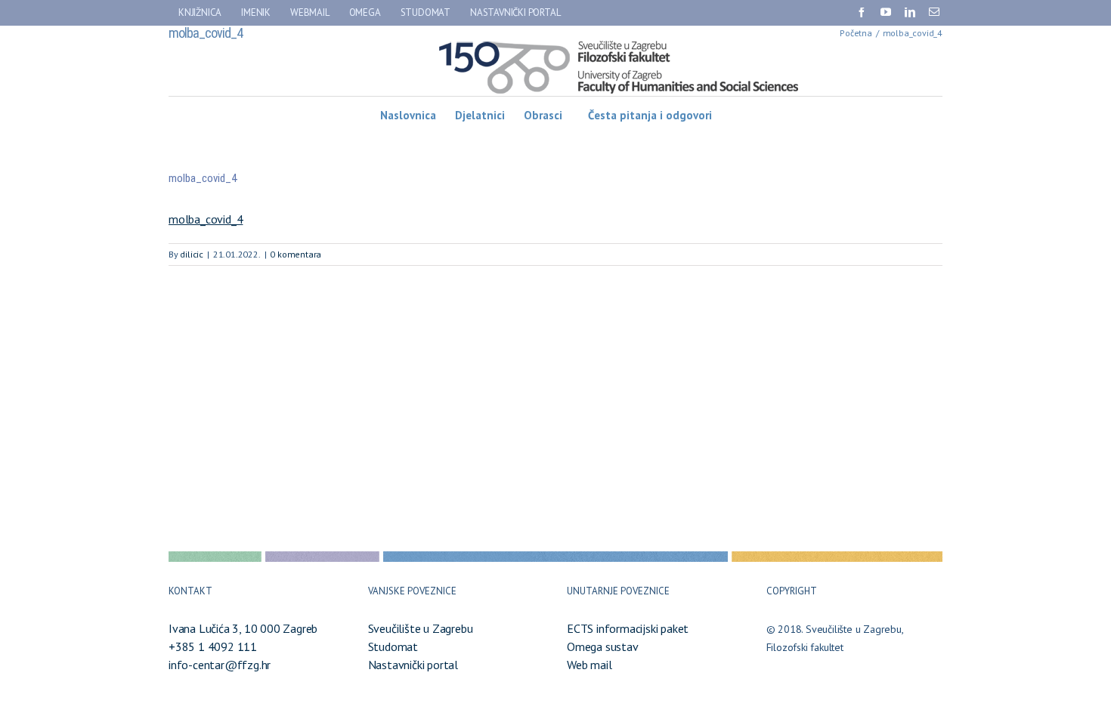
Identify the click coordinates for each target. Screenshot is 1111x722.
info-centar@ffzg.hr (220, 664)
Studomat (393, 646)
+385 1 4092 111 (213, 646)
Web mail (589, 664)
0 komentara (295, 254)
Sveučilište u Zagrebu (420, 628)
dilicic (191, 254)
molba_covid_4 (206, 219)
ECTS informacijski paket (628, 628)
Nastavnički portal (413, 664)
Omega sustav (603, 646)
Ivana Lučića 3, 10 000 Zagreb (243, 628)
